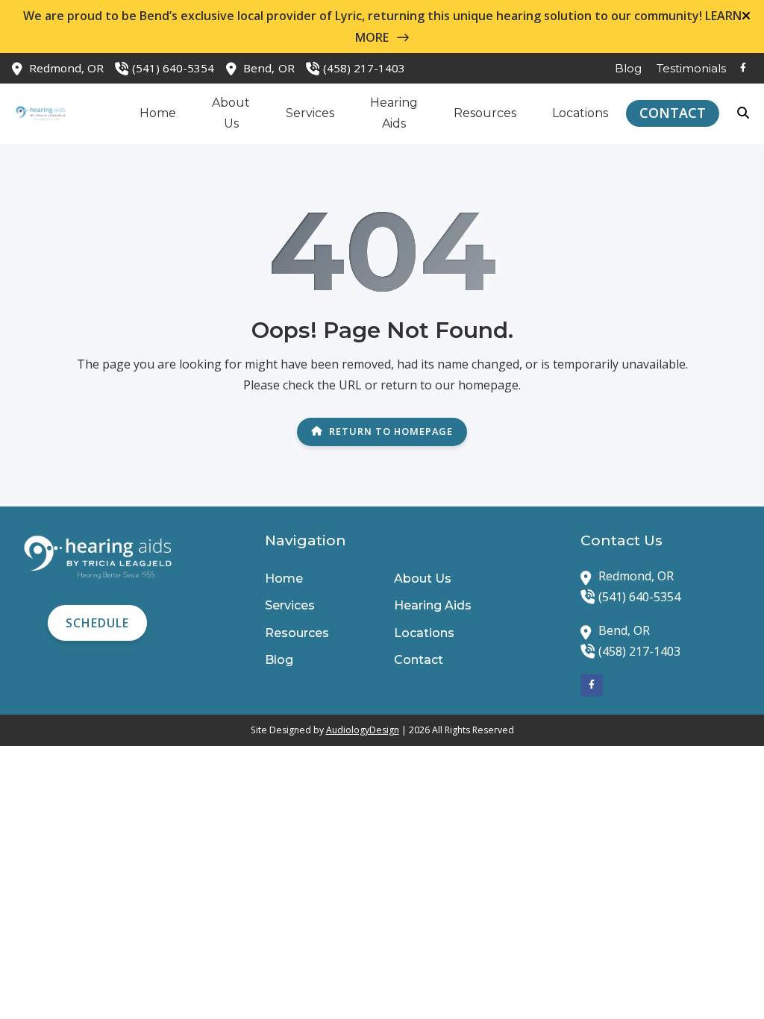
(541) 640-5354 (173, 67)
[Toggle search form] (744, 113)
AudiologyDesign (362, 730)
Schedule (97, 623)
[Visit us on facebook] (743, 67)
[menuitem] (628, 68)
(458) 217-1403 (364, 67)
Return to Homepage (391, 431)
